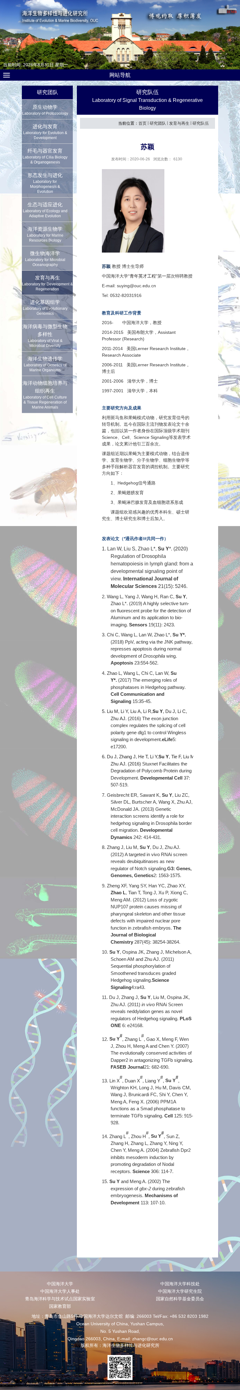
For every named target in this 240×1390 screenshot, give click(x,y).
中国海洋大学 (60, 1283)
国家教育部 (60, 1306)
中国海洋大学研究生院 (180, 1291)
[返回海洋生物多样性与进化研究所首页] (120, 31)
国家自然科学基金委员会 (180, 1298)
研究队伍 (200, 123)
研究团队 (158, 123)
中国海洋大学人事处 (60, 1291)
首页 (142, 123)
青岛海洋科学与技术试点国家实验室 (60, 1298)
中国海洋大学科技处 (180, 1283)
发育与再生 (179, 123)
